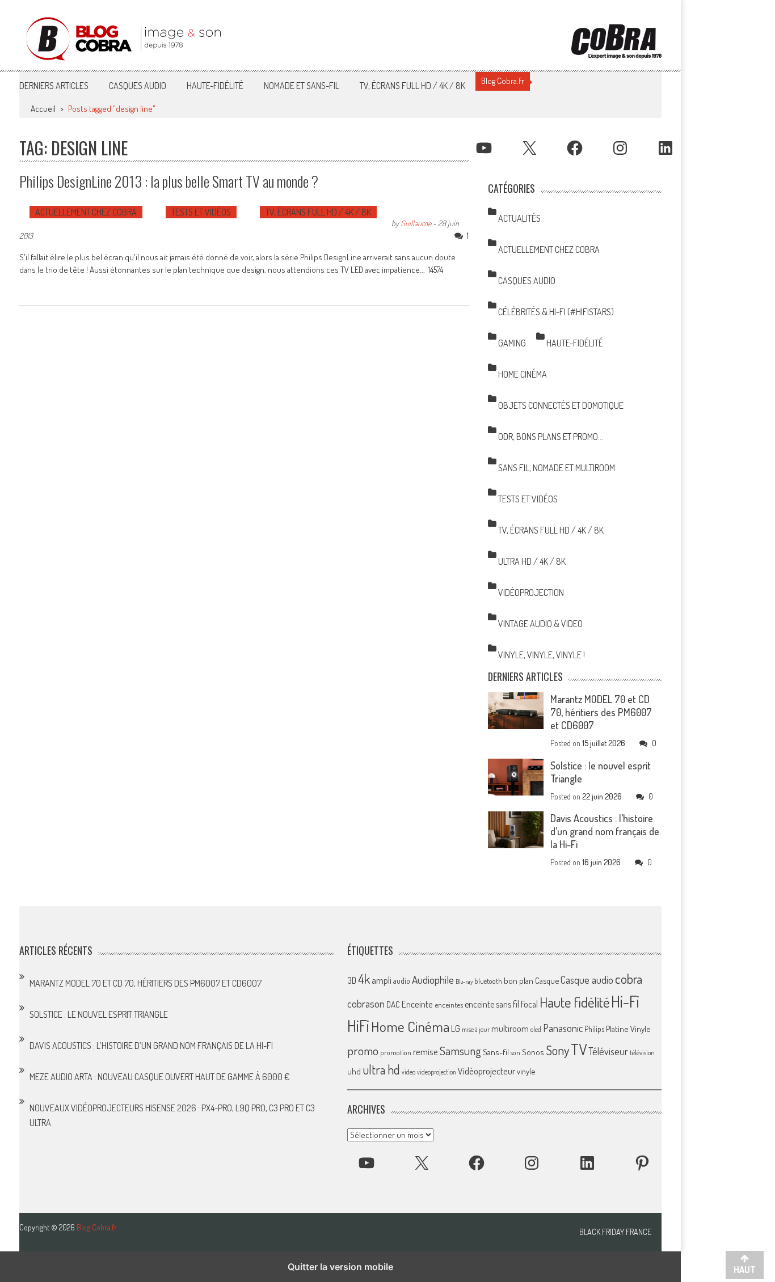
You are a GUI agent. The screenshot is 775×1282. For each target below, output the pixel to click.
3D (351, 980)
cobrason (366, 1003)
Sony (557, 1050)
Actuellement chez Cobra (86, 212)
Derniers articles (54, 85)
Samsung (460, 1050)
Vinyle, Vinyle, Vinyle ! (541, 655)
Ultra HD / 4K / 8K (532, 561)
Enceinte (417, 1004)
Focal (529, 1004)
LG (455, 1028)
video (408, 1072)
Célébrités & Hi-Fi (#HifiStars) (556, 312)
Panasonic (563, 1027)
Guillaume (416, 223)
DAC (393, 1004)
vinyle (526, 1071)
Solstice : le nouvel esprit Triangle (99, 1014)
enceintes (449, 1004)
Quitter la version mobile (340, 1266)
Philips (594, 1029)
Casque (547, 980)
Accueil (43, 108)
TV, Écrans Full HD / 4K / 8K (412, 85)
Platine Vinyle (628, 1028)
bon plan (518, 980)
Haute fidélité (574, 1002)
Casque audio (587, 980)
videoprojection (436, 1072)
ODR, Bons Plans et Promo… (550, 436)
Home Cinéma (522, 374)
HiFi (358, 1026)
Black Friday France (615, 1232)
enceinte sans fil (492, 1004)
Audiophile (433, 979)
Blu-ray (464, 981)
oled (535, 1029)
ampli (381, 980)
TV (579, 1049)
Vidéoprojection (531, 592)
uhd (354, 1071)
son (515, 1052)
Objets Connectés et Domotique (561, 405)
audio (401, 980)
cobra (628, 978)
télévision (642, 1052)
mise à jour (476, 1029)
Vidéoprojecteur (486, 1071)
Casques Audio (137, 85)
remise (425, 1051)
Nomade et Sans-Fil (301, 85)
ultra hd (381, 1069)
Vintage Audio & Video (540, 623)
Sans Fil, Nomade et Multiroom (556, 467)
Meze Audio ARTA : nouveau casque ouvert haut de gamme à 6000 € (160, 1076)
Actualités (519, 218)
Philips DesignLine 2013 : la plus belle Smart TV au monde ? (168, 181)
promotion (395, 1052)
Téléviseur (608, 1051)
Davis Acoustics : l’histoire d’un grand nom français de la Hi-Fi (604, 831)
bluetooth (488, 980)
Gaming (512, 343)
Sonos (533, 1051)
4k (364, 978)
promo (362, 1050)
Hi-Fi (625, 1001)
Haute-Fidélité (215, 85)
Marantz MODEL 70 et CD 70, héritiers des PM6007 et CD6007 (601, 712)
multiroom (510, 1028)
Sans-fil (496, 1051)
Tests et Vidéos (201, 212)
